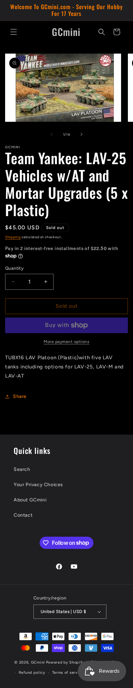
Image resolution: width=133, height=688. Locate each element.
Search (22, 469)
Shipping (13, 237)
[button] (13, 31)
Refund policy (32, 672)
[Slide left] (51, 134)
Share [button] (20, 396)
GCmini (38, 662)
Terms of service (68, 672)
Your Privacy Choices (38, 485)
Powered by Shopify (65, 662)
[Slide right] (81, 134)
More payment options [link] (66, 341)
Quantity (14, 268)
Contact (23, 515)
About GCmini (30, 500)
